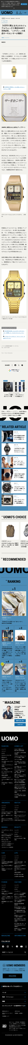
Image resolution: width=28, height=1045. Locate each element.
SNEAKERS (4, 617)
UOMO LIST (4, 541)
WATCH (8, 411)
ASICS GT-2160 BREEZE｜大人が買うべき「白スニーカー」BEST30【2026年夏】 (10, 545)
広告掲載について (5, 1016)
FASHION (4, 643)
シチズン (7, 37)
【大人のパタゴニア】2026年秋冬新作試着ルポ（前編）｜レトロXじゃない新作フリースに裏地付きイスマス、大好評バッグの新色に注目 (7, 652)
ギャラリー (5, 619)
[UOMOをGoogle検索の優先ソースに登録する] (14, 370)
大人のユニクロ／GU (20, 678)
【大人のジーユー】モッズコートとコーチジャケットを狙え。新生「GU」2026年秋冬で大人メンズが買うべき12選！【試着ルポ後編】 (20, 685)
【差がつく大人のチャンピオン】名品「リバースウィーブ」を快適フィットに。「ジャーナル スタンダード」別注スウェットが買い (7, 685)
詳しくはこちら (24, 4)
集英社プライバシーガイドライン (7, 1014)
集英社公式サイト (5, 1011)
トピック (17, 472)
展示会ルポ (5, 644)
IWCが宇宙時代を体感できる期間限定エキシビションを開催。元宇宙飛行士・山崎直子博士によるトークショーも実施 (19, 437)
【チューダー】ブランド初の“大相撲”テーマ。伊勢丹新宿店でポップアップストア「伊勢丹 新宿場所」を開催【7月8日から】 (19, 501)
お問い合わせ (17, 1011)
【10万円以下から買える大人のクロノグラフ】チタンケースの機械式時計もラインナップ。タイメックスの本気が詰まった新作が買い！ (19, 450)
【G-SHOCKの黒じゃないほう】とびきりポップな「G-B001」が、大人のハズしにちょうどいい (13, 332)
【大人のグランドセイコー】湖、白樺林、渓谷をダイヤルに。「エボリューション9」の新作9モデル (19, 488)
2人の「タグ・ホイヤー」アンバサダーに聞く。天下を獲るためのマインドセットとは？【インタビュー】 (19, 463)
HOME (3, 411)
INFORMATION (24, 541)
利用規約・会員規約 (18, 1013)
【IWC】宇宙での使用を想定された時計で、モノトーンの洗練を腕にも (19, 475)
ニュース (5, 21)
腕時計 (3, 37)
